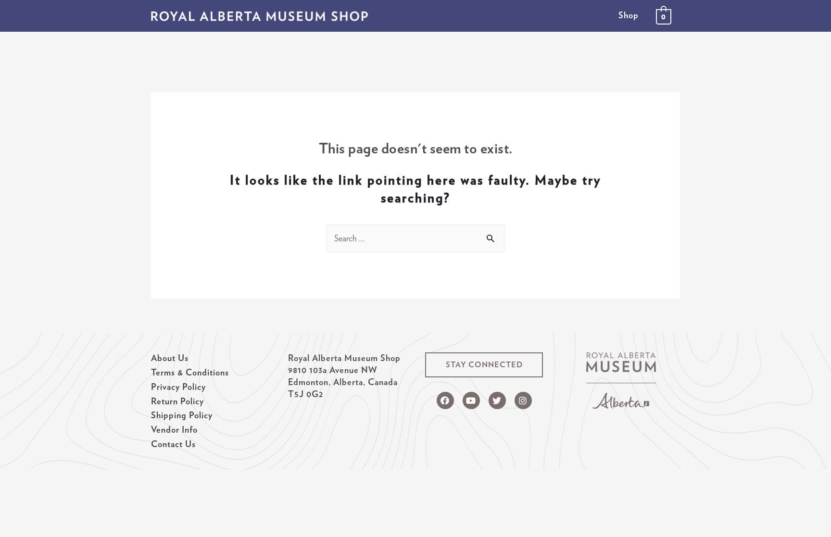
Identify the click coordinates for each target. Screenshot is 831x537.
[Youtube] (471, 400)
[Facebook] (445, 400)
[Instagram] (523, 400)
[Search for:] (415, 238)
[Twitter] (497, 400)
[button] (484, 364)
